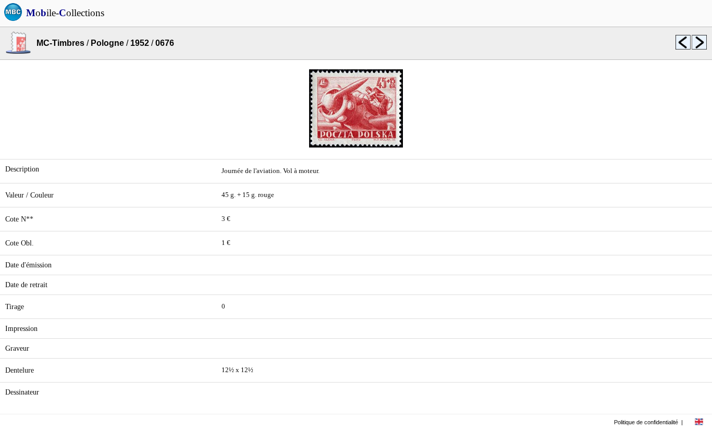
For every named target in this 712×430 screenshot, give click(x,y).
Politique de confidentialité (646, 422)
